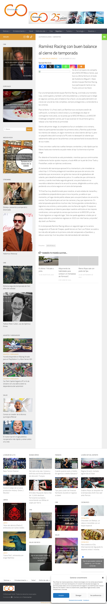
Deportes (58, 31)
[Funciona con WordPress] (11, 597)
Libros (5, 523)
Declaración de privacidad (75, 600)
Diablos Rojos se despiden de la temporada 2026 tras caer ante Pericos (92, 492)
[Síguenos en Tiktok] (31, 37)
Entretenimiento (19, 31)
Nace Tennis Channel (11, 471)
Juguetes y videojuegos (10, 354)
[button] (103, 578)
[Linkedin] (58, 66)
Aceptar (61, 595)
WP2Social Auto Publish (46, 602)
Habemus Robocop (10, 254)
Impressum (86, 600)
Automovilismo (45, 37)
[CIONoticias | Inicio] (15, 10)
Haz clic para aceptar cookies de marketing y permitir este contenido (18, 64)
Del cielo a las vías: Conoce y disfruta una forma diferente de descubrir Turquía (39, 473)
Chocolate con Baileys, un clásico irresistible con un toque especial (90, 523)
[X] (50, 66)
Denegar (78, 595)
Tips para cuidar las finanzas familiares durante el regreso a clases (66, 492)
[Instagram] (73, 66)
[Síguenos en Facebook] (28, 37)
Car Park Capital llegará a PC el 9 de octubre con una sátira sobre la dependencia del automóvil (16, 383)
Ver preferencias (95, 595)
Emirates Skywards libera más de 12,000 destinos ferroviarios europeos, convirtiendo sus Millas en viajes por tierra (40, 498)
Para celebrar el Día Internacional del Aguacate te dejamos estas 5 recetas (92, 547)
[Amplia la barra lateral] (104, 37)
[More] (81, 66)
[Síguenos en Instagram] (24, 37)
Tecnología (80, 31)
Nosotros (91, 31)
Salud (31, 31)
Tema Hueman (27, 597)
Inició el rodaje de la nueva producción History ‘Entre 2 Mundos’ (13, 490)
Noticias (6, 31)
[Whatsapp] (65, 66)
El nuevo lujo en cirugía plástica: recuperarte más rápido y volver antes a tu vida (17, 439)
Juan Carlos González (49, 58)
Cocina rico (85, 518)
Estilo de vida (40, 31)
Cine (51, 31)
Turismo (69, 31)
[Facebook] (42, 66)
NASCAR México (51, 245)
